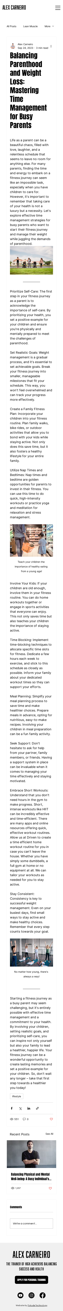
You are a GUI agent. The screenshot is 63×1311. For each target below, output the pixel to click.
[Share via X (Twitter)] (20, 1108)
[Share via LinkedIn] (28, 1108)
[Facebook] (43, 1295)
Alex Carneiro (31, 1253)
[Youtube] (20, 1295)
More (47, 26)
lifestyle (16, 1096)
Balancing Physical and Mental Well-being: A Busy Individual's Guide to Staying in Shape (30, 1176)
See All (49, 1133)
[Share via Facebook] (11, 1108)
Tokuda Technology (37, 1305)
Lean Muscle (30, 26)
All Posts (11, 26)
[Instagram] (31, 1295)
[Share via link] (37, 1108)
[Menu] (58, 7)
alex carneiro (14, 6)
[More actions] (51, 46)
